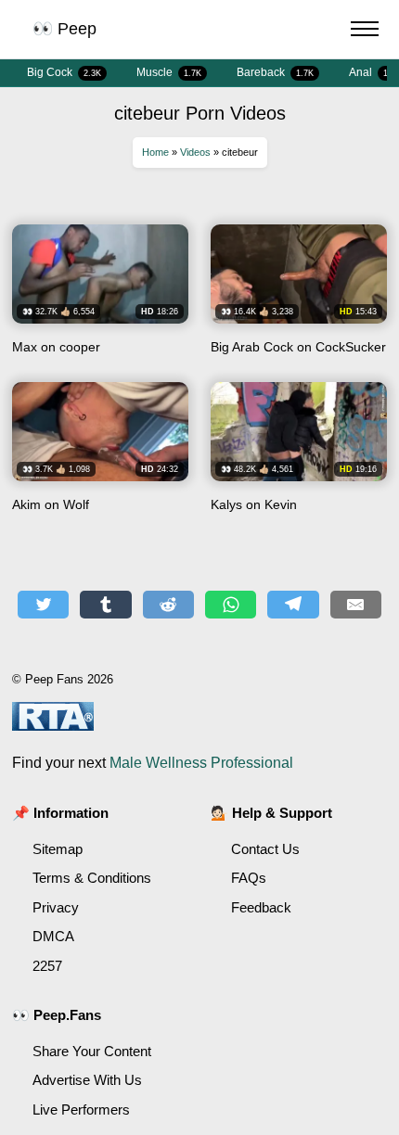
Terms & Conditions (91, 878)
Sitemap (57, 849)
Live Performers (81, 1109)
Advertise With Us (87, 1080)
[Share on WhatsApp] (230, 605)
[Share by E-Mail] (355, 605)
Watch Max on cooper (100, 296)
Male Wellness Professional (201, 763)
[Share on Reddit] (168, 605)
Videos (195, 152)
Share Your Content (91, 1051)
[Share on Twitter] (43, 605)
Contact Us (265, 849)
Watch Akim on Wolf (100, 454)
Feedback (261, 907)
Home (155, 152)
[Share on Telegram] (292, 605)
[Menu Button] (365, 31)
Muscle (168, 72)
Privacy (55, 907)
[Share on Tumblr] (105, 605)
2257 (47, 966)
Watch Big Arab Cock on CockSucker (299, 296)
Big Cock (64, 72)
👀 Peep (64, 28)
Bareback (275, 72)
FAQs (248, 878)
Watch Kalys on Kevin (299, 454)
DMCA (53, 936)
